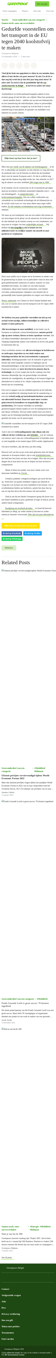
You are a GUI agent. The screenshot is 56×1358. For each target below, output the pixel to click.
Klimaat (39, 771)
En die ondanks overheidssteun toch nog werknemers (30, 206)
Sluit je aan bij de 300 (12, 1234)
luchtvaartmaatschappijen (12, 197)
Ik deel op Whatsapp (12, 539)
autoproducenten (26, 194)
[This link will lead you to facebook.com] (8, 1278)
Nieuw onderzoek (9, 300)
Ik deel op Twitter (33, 533)
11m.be (23, 473)
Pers (4, 1308)
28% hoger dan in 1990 (39, 182)
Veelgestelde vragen (11, 1295)
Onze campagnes (10, 11)
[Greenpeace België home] (20, 4)
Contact (5, 1289)
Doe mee (37, 11)
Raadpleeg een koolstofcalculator (19, 508)
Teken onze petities (11, 1326)
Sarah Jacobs (7, 1020)
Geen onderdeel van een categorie (28, 20)
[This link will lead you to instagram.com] (3, 1278)
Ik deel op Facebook (12, 533)
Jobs (4, 1301)
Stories (5, 20)
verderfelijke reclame (34, 224)
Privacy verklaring (11, 1314)
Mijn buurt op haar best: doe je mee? (20, 158)
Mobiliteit (40, 768)
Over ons (50, 11)
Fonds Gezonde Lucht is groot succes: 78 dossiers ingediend (25, 1004)
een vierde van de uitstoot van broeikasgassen (28, 167)
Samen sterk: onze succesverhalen (18, 23)
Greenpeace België (15, 1268)
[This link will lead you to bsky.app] (13, 1278)
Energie (35, 1226)
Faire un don (8, 1339)
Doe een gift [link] (42, 4)
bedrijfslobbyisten (42, 455)
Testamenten (8, 1332)
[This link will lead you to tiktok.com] (18, 1278)
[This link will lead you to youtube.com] (24, 1278)
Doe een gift (7, 1320)
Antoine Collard (8, 792)
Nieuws (25, 11)
